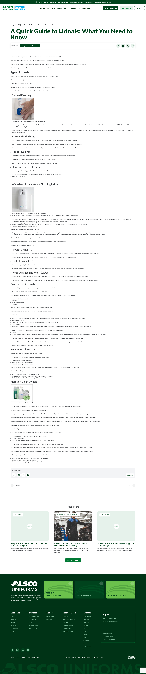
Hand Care (66, 616)
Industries (13, 619)
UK (84, 643)
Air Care (65, 622)
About (12, 616)
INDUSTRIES (51, 8)
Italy (84, 637)
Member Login (107, 633)
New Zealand (87, 616)
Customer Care (84, 8)
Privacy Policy (33, 657)
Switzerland (86, 640)
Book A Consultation (109, 639)
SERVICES (42, 8)
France (85, 650)
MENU (138, 8)
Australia (86, 619)
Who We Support (46, 6)
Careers (73, 8)
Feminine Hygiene (68, 631)
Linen (30, 622)
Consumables (67, 628)
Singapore (86, 625)
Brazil (85, 634)
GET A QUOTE (126, 8)
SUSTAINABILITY (62, 8)
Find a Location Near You (103, 2)
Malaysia (86, 628)
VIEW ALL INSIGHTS (73, 560)
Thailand (86, 622)
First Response (33, 625)
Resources (14, 625)
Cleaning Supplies (68, 625)
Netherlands (87, 647)
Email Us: (110, 621)
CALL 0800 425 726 (111, 8)
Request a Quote (108, 636)
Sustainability (14, 628)
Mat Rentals (32, 619)
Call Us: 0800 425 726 (109, 618)
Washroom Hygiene (69, 619)
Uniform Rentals (34, 616)
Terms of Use (14, 657)
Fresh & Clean (33, 628)
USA (84, 631)
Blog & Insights (50, 616)
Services (13, 622)
